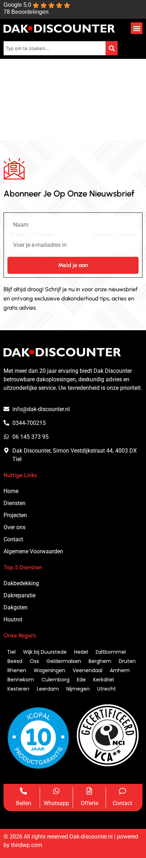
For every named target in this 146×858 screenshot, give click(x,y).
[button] (136, 28)
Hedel (81, 651)
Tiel (11, 651)
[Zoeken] (112, 48)
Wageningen (49, 670)
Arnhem (120, 670)
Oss (34, 661)
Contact (122, 803)
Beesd (14, 661)
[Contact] (122, 791)
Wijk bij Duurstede (45, 651)
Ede (81, 679)
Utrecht (106, 688)
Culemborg (55, 679)
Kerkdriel (103, 679)
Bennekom (20, 679)
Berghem (100, 661)
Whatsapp (56, 803)
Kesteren (18, 688)
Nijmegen (78, 688)
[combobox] (55, 48)
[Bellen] (23, 791)
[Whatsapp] (56, 791)
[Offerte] (89, 791)
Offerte (89, 803)
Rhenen (16, 670)
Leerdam (48, 688)
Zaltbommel (110, 651)
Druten (127, 661)
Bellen (23, 803)
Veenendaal (87, 670)
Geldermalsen (63, 661)
